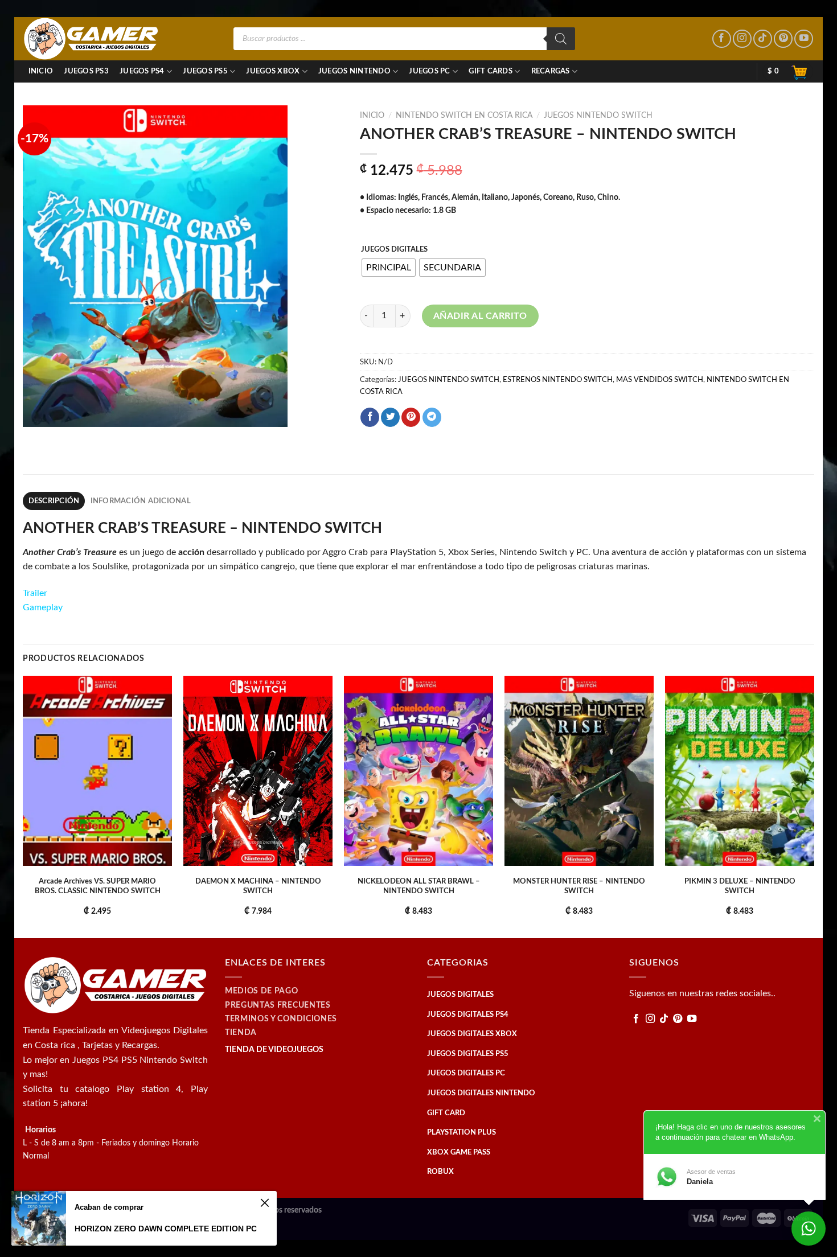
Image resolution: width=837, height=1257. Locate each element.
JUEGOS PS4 (142, 71)
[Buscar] (561, 38)
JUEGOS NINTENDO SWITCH (598, 116)
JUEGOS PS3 (86, 71)
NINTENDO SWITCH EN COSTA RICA (464, 116)
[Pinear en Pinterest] (410, 417)
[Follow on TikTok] (762, 39)
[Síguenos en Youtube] (803, 39)
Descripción (54, 501)
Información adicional (141, 501)
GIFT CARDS (490, 71)
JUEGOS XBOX (272, 71)
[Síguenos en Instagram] (742, 39)
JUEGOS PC (429, 71)
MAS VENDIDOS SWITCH (659, 379)
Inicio (41, 71)
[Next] (813, 806)
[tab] (54, 501)
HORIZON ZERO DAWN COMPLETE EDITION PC (166, 1228)
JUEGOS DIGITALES (394, 249)
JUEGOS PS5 (205, 71)
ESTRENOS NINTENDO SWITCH (558, 379)
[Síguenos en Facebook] (721, 39)
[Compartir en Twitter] (390, 417)
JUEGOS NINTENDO (354, 71)
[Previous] (23, 806)
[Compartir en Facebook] (369, 417)
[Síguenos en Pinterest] (783, 39)
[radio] (388, 267)
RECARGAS (550, 71)
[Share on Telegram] (431, 417)
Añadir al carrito (480, 316)
